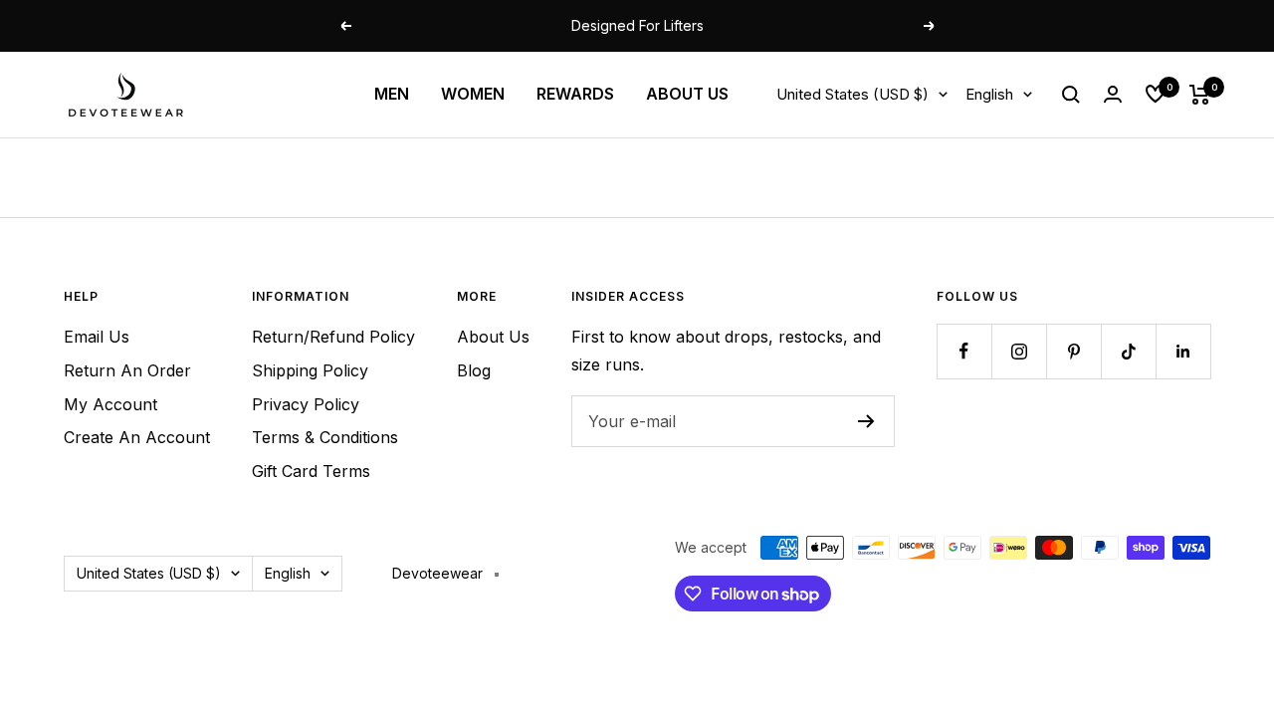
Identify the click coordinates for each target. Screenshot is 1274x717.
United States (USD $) (852, 94)
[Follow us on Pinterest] (1073, 351)
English (989, 94)
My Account (110, 404)
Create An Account (137, 437)
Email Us (96, 337)
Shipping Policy (310, 370)
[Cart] (1199, 95)
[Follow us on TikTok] (1128, 351)
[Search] (1071, 95)
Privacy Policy (305, 404)
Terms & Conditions (325, 437)
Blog (474, 370)
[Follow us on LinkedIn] (1183, 351)
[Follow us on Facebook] (964, 351)
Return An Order (127, 370)
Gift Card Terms (311, 471)
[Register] (866, 421)
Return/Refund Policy (333, 337)
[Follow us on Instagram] (1018, 351)
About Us (493, 337)
